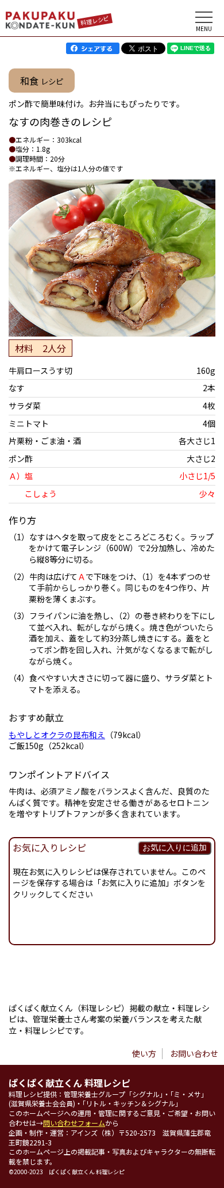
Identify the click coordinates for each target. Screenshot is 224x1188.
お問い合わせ (194, 1053)
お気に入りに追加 (174, 847)
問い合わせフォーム (74, 1123)
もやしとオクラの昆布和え (57, 734)
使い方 (144, 1053)
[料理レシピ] (40, 26)
